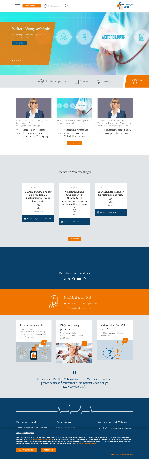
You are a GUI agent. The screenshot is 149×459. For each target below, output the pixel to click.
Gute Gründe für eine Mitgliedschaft (82, 303)
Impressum (114, 454)
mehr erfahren (19, 43)
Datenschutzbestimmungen (86, 443)
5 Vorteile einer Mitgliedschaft (121, 428)
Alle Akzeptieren (26, 450)
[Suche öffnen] (67, 5)
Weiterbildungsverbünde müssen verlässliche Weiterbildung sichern (75, 133)
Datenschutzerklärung (126, 454)
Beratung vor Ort (54, 6)
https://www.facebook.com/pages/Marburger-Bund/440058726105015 (74, 278)
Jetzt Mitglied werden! (135, 81)
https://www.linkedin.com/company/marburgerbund (69, 278)
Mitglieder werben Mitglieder (79, 308)
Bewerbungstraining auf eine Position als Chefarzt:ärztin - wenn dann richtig (38, 196)
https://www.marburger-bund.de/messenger (84, 278)
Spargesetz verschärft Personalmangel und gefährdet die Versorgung (35, 133)
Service (106, 81)
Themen (84, 81)
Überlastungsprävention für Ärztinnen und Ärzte (110, 193)
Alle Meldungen (74, 143)
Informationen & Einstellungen (43, 439)
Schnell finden (29, 5)
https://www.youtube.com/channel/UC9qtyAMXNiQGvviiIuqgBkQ (79, 278)
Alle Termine (74, 238)
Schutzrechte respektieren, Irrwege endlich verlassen (117, 131)
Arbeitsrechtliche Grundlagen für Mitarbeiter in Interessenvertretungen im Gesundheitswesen (74, 198)
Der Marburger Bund (56, 81)
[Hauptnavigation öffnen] (17, 5)
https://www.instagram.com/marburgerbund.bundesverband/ (64, 278)
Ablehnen (48, 450)
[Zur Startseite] (125, 6)
